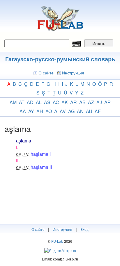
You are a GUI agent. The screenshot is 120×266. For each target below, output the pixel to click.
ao (48, 111)
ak (64, 102)
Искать (98, 43)
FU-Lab (57, 241)
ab (82, 102)
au (89, 111)
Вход (84, 229)
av (63, 111)
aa (23, 111)
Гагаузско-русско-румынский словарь (60, 59)
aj (99, 102)
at (21, 102)
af (98, 111)
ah (39, 111)
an (80, 111)
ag (71, 111)
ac (56, 102)
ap (107, 102)
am (13, 102)
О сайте (46, 73)
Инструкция (73, 73)
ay (31, 111)
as (47, 102)
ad (30, 102)
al (39, 102)
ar (73, 102)
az (91, 102)
